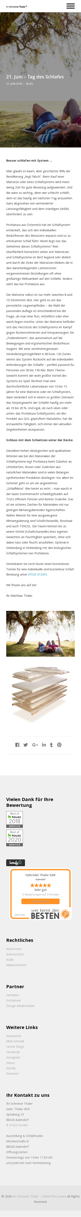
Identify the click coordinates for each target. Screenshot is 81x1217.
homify (11, 1068)
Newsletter (13, 1036)
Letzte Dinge (15, 1047)
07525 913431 (37, 574)
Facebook (13, 1052)
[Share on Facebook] (17, 745)
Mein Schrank (15, 1041)
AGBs (10, 960)
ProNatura (13, 1000)
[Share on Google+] (35, 745)
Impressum (14, 949)
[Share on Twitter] (25, 745)
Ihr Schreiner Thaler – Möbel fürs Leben (39, 1196)
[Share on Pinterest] (59, 745)
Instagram (13, 1057)
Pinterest (12, 1074)
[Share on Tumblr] (51, 745)
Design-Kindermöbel (20, 1006)
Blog (29, 83)
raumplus (12, 995)
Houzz (10, 1063)
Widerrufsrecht (16, 965)
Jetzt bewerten (40, 901)
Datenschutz (15, 954)
